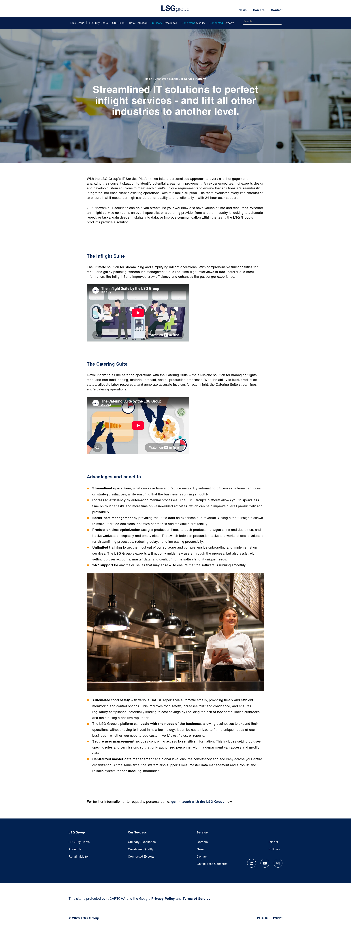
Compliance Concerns (212, 864)
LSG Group (175, 9)
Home (148, 79)
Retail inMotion (138, 22)
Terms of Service (196, 898)
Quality (193, 22)
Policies (274, 849)
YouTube (265, 863)
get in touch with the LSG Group (198, 801)
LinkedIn (251, 863)
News (243, 10)
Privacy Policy (163, 898)
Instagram (278, 863)
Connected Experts (167, 79)
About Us (75, 849)
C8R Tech (118, 22)
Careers (259, 10)
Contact (277, 10)
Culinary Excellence (142, 842)
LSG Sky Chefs (98, 22)
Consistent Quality (140, 849)
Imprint (273, 842)
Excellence (164, 22)
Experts (222, 22)
